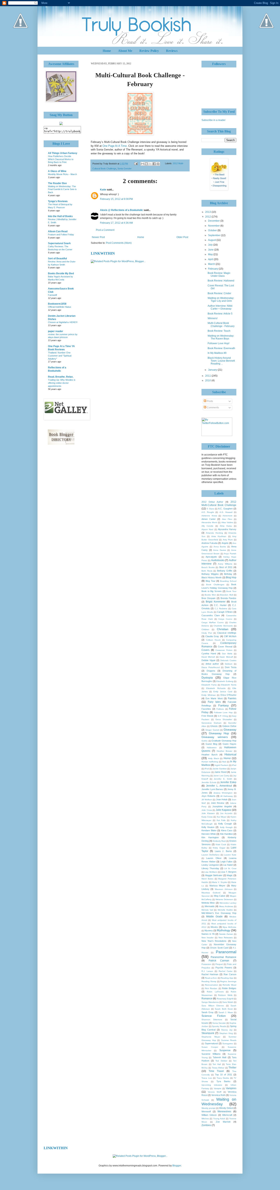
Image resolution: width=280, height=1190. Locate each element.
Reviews (172, 50)
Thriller (232, 1067)
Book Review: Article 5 (220, 313)
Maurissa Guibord (210, 893)
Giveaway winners (214, 737)
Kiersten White (208, 834)
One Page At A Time (114, 145)
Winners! (212, 318)
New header (207, 937)
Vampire (217, 1088)
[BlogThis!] (146, 164)
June (211, 249)
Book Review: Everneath (221, 348)
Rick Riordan (211, 988)
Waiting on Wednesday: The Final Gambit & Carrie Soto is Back (62, 189)
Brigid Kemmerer (215, 601)
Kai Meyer (222, 817)
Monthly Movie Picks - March (62, 174)
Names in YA (208, 934)
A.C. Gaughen (225, 508)
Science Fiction (213, 1015)
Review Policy (149, 50)
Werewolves (224, 1111)
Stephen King (226, 1033)
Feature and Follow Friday (61, 234)
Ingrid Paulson (221, 765)
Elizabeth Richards (215, 688)
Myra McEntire (229, 927)
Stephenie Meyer (210, 1037)
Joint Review (217, 803)
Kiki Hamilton (226, 834)
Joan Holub (222, 799)
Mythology (223, 930)
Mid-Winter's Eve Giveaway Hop (218, 913)
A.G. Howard (226, 512)
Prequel (219, 964)
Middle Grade (214, 916)
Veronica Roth (218, 1095)
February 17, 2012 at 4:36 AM (116, 222)
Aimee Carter (208, 519)
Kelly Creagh (225, 823)
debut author (212, 664)
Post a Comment (105, 230)
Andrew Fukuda (209, 543)
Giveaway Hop (219, 733)
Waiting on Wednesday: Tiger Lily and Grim (221, 299)
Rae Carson (230, 974)
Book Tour (231, 591)
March (212, 264)
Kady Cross (207, 817)
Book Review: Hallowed (221, 280)
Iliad (224, 762)
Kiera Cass (227, 830)
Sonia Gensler (124, 168)
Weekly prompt (208, 1108)
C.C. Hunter (220, 605)
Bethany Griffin (224, 570)
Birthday (228, 574)
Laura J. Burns (223, 851)
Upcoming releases (211, 1085)
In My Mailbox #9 (217, 353)
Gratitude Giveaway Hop (224, 740)
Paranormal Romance (224, 957)
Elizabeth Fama (209, 685)
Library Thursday (210, 868)
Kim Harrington (210, 837)
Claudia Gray (212, 636)
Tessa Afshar (218, 1068)
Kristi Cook (221, 844)
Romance (206, 998)
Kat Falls (221, 820)
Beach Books (208, 567)
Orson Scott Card (219, 947)
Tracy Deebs (223, 1078)
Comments (212, 407)
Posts (209, 401)
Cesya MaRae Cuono (212, 622)
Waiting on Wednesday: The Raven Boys (221, 337)
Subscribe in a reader (213, 120)
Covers (205, 650)
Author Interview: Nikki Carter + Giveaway (220, 307)
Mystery (209, 930)
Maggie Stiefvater (214, 875)
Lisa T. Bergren (228, 872)
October (212, 230)
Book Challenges (215, 584)
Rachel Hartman (209, 974)
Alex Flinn (227, 519)
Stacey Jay (226, 1030)
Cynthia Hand (208, 653)
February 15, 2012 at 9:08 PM (116, 199)
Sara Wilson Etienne (212, 1005)
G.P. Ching (223, 716)
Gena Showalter (223, 719)
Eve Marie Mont (214, 698)
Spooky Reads (219, 1026)
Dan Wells (227, 654)
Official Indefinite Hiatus (59, 307)
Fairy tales (214, 701)
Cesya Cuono (225, 619)
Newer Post (98, 237)
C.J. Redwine (221, 608)
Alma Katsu (226, 526)
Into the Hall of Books (60, 216)
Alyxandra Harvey (227, 529)
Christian (222, 629)
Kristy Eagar (219, 848)
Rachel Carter (225, 971)
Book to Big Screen (211, 591)
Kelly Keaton (207, 827)
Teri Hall (217, 1064)
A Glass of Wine (57, 171)
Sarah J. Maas (226, 1012)
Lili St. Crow (230, 868)
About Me (125, 50)
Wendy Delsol (226, 1108)
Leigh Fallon (226, 861)
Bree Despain (208, 598)
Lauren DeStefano (210, 855)
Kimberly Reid (219, 841)
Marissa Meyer (217, 885)
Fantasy (223, 705)
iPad (234, 765)
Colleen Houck (213, 640)
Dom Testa (231, 667)
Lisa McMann (211, 872)
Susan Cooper (209, 1047)
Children (205, 629)
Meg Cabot (219, 896)
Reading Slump (208, 981)
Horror (227, 758)
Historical (230, 754)
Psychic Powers (223, 967)
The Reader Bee (57, 183)
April (211, 259)
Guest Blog (211, 744)
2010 (208, 380)
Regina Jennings (228, 981)
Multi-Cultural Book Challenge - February (221, 324)
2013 (208, 212)
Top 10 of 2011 (223, 1074)
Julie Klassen (208, 813)
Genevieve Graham (211, 723)
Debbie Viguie (208, 660)
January (213, 369)
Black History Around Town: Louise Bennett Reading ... (221, 360)
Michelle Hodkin (225, 910)
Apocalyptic (211, 557)
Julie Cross (206, 810)
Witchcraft (227, 1115)
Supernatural (211, 1043)
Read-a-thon (211, 978)
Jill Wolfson (206, 799)
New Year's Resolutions (214, 941)
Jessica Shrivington (222, 793)
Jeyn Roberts (208, 796)
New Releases (226, 937)
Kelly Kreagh (226, 827)
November (214, 225)
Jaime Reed (220, 772)
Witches (205, 1118)
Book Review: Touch (219, 330)
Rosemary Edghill (225, 999)
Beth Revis (206, 571)
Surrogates (227, 1043)
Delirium (228, 664)
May (210, 254)
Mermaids (210, 906)
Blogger (176, 1165)
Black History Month (211, 577)
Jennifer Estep (228, 782)
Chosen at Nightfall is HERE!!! (62, 322)
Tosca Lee (206, 1078)
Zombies (206, 1125)
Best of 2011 (225, 567)
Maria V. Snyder (219, 882)
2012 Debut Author (212, 502)
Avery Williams (225, 564)
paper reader (55, 331)
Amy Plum (228, 540)
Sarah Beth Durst (223, 1009)
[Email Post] (135, 163)
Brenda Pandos (228, 598)
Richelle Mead (229, 985)
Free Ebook (207, 716)
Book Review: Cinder (219, 293)
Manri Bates (207, 879)
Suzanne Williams (211, 1054)
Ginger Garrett (212, 730)
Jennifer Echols (208, 782)
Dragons (211, 671)
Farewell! (52, 295)
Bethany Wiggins (210, 574)
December (214, 220)
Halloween (212, 747)
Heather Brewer (224, 751)
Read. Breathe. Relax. (60, 376)
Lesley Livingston (210, 865)
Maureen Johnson (224, 889)
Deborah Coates (228, 660)
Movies (214, 927)
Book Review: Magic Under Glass (219, 274)
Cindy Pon (206, 633)
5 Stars (210, 509)
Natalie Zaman (226, 934)
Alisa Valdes (227, 522)
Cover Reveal (225, 646)
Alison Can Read (57, 231)
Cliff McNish (230, 636)
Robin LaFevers (215, 992)
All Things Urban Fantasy (62, 153)
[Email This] (142, 164)
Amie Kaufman (218, 536)
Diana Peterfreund (210, 667)
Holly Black (213, 758)
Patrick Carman (219, 960)
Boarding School (228, 581)
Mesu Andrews (226, 906)
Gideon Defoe (229, 726)
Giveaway (230, 729)
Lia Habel (228, 865)
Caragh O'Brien (225, 612)
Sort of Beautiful (57, 258)
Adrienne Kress (209, 516)
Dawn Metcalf (226, 657)
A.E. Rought (207, 512)
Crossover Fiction (223, 650)
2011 (208, 375)
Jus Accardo (226, 813)
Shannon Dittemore (211, 1019)
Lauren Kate (230, 855)
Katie (103, 189)
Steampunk (207, 1033)
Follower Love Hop (223, 712)
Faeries (232, 698)
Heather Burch (209, 754)
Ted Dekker (221, 1061)
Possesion (206, 964)
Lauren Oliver (213, 858)
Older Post (182, 237)
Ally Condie (207, 526)
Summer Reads (229, 1040)
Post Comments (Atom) (119, 242)
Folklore (220, 709)
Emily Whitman (208, 695)
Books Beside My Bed (61, 273)
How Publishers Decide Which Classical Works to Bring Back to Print (60, 159)
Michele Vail (207, 910)
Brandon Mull (226, 595)
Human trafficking (209, 762)
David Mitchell (208, 657)
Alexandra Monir (209, 522)
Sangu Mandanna (210, 1002)
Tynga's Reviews (58, 201)
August (212, 240)
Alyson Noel (207, 529)
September (214, 235)
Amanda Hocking (214, 533)
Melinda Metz (208, 903)
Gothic (204, 741)
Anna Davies (219, 550)
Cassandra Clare (210, 615)
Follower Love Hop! (218, 343)
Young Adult (219, 1118)
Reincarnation (211, 985)
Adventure (227, 516)
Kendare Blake (208, 830)
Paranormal (226, 952)
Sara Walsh (227, 1002)
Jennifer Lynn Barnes (212, 789)
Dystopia (207, 677)
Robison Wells (225, 995)
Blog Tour (210, 581)
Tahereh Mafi (219, 1057)
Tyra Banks (223, 1081)
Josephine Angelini (222, 806)
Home (107, 50)
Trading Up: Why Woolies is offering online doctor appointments (61, 383)
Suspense (225, 1050)
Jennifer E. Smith (223, 779)
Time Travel (216, 1071)
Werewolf (206, 1111)
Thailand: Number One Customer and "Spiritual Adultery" (59, 355)
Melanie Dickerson (224, 899)
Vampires (231, 1088)
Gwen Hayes (229, 744)
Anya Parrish (230, 553)
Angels (225, 543)
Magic (230, 875)
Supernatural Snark (59, 243)
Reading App (227, 978)
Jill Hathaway (226, 796)
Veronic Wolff (215, 1092)
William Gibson (209, 1115)
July (210, 244)
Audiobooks (217, 560)
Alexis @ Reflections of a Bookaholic (121, 210)
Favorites (206, 709)
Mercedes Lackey (228, 903)
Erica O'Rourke (229, 695)
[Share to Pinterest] (158, 164)
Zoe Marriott (223, 1122)
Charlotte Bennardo (223, 626)
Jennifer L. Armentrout (219, 785)
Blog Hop (231, 577)
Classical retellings (227, 633)
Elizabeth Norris (228, 685)
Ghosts (214, 726)
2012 (208, 216)
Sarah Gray (207, 1012)
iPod (207, 769)
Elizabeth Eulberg (224, 681)
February (213, 268)
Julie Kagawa (223, 810)
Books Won (210, 595)
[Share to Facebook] (154, 164)
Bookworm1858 (57, 303)
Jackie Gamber (220, 769)
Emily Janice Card (222, 691)
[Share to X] (150, 164)
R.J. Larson (207, 971)
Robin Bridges (229, 988)
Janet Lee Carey (221, 775)
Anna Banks (220, 546)
